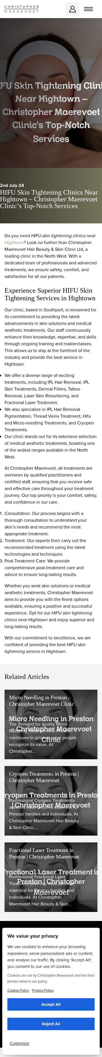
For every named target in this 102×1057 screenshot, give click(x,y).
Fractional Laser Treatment (31, 402)
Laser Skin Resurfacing (46, 395)
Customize (19, 1043)
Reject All (51, 1024)
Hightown (14, 242)
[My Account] (72, 9)
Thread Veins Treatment (56, 416)
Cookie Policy (18, 990)
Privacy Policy (43, 990)
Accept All (51, 1004)
